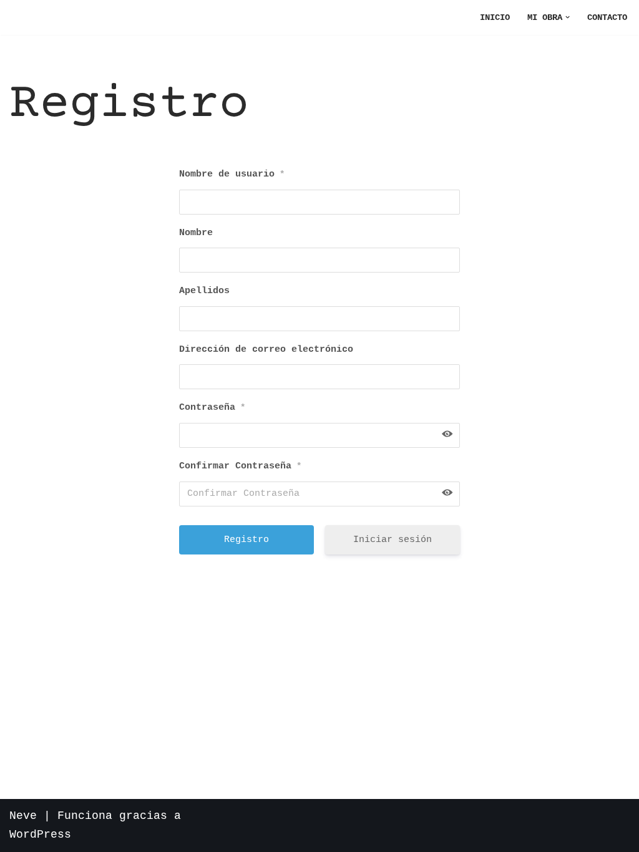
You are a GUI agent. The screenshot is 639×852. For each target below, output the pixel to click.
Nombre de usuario (232, 174)
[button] (567, 17)
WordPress (40, 834)
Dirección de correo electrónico (266, 349)
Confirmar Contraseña (240, 466)
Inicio (495, 17)
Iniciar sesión (392, 540)
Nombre (196, 233)
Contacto (607, 17)
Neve (23, 816)
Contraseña (212, 407)
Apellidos (204, 291)
